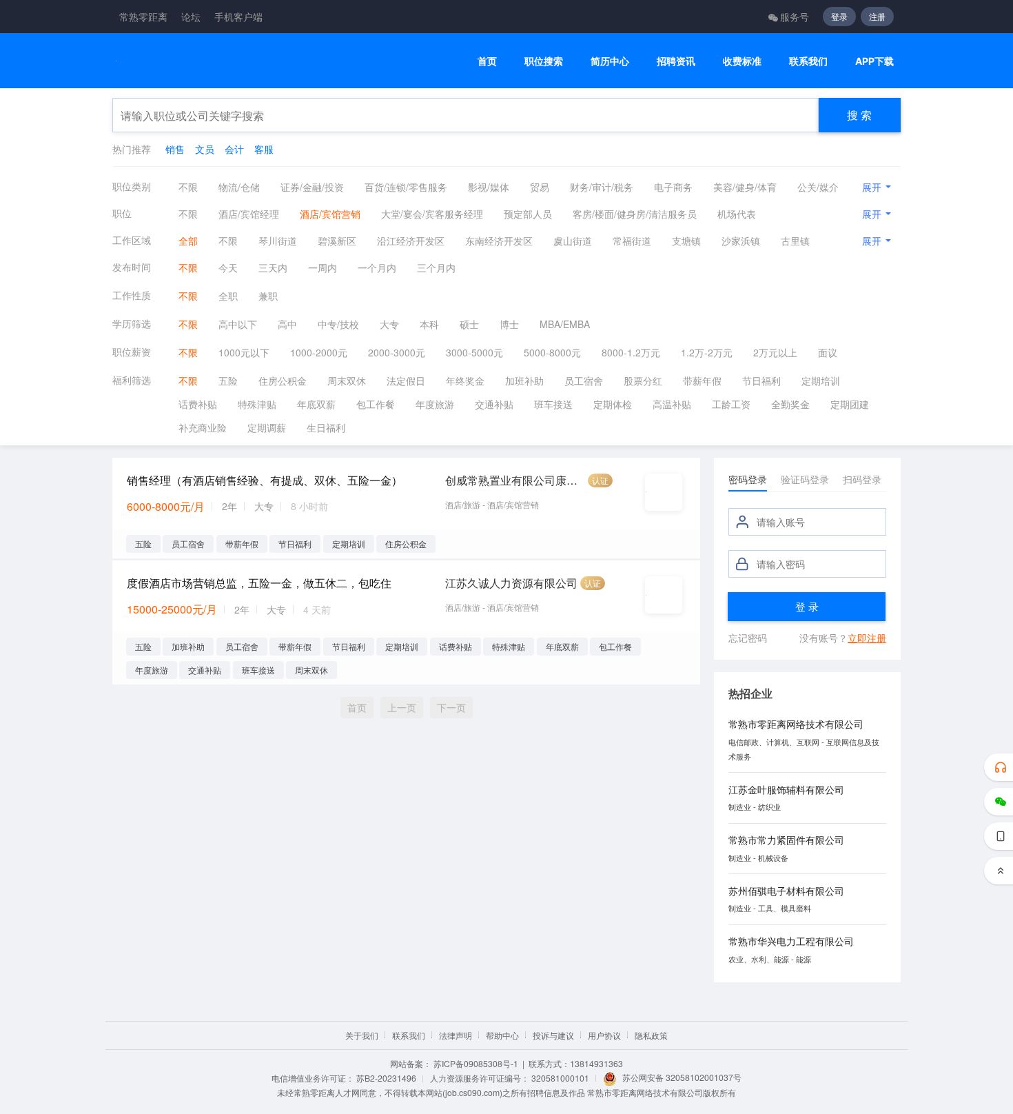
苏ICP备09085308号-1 (475, 1063)
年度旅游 (435, 404)
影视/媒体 (488, 187)
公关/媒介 (818, 187)
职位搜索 (543, 61)
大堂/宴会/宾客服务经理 (432, 214)
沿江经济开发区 (410, 240)
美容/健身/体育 (745, 187)
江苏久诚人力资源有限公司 (511, 583)
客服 (264, 149)
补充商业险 (202, 427)
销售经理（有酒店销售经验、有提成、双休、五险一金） (264, 480)
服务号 (794, 16)
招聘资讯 (676, 61)
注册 (877, 16)
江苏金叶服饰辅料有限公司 (786, 789)
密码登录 (747, 479)
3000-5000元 (474, 352)
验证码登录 (805, 479)
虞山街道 (572, 240)
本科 (429, 324)
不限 (188, 187)
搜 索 (859, 115)
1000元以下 (243, 352)
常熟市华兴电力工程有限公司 (791, 941)
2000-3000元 (396, 352)
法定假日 (406, 380)
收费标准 (742, 61)
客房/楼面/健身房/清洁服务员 (635, 214)
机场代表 (736, 214)
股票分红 (643, 380)
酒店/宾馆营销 (330, 214)
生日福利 (326, 427)
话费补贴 (197, 404)
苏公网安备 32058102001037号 (681, 1077)
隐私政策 (651, 1035)
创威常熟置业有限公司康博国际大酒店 (515, 480)
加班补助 (524, 380)
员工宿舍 (583, 380)
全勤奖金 (790, 404)
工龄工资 (731, 404)
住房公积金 (282, 380)
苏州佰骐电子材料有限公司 (786, 891)
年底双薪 (316, 404)
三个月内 (436, 267)
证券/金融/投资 (312, 187)
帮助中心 (502, 1035)
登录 (839, 16)
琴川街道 (277, 240)
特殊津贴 (257, 404)
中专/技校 (338, 324)
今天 (228, 267)
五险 (228, 380)
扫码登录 (862, 479)
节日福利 (761, 380)
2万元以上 (775, 352)
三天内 (272, 267)
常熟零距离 (143, 16)
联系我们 (808, 61)
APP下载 (874, 61)
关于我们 (361, 1035)
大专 (389, 324)
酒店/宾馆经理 (248, 214)
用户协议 (604, 1035)
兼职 (268, 296)
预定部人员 (528, 214)
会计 (234, 149)
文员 (204, 149)
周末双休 (346, 380)
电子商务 (673, 187)
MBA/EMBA (565, 324)
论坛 (191, 16)
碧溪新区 (337, 240)
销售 (175, 149)
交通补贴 (494, 404)
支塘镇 (686, 240)
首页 (487, 61)
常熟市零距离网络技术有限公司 (795, 724)
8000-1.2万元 (631, 352)
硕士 (469, 324)
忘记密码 (747, 638)
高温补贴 (672, 404)
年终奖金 (465, 380)
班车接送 (553, 404)
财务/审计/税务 (601, 187)
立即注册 (867, 638)
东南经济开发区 (499, 240)
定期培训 (820, 380)
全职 (228, 296)
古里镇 (795, 240)
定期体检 (612, 404)
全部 (188, 240)
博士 (509, 324)
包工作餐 (375, 404)
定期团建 (849, 404)
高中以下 (237, 324)
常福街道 (632, 240)
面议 (827, 352)
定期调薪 (266, 427)
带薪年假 (702, 380)
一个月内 (377, 267)
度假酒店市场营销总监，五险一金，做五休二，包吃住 (259, 583)
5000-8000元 (552, 352)
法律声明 (455, 1035)
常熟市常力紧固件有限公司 (786, 840)
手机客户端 (238, 16)
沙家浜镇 (741, 240)
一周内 (322, 267)
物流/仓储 (239, 187)
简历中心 (610, 61)
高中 (287, 324)
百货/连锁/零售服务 (406, 187)
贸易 (539, 187)
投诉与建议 (553, 1035)
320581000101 (560, 1078)
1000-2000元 (318, 352)
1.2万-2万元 (707, 352)
